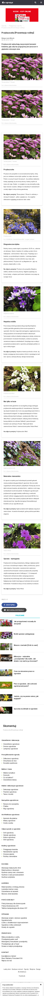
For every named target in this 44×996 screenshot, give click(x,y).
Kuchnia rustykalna (8, 877)
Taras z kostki (8, 794)
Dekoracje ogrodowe (10, 790)
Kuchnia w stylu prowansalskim (13, 875)
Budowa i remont (17, 969)
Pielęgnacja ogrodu (15, 26)
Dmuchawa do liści (10, 761)
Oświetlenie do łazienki (10, 891)
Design (38, 969)
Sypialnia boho (7, 920)
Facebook (22, 976)
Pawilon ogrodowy (10, 792)
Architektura (22, 972)
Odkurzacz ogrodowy (11, 759)
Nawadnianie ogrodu (10, 852)
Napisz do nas (7, 961)
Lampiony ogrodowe (10, 749)
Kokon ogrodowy (9, 837)
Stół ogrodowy (8, 840)
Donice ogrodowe (9, 746)
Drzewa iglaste (8, 854)
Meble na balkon (9, 773)
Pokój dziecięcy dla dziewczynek (13, 904)
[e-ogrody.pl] (7, 2)
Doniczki (6, 775)
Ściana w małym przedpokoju (12, 946)
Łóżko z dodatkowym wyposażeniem (15, 923)
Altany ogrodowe (9, 821)
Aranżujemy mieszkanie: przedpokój (14, 942)
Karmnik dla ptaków (10, 818)
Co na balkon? (8, 778)
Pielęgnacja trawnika (10, 849)
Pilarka (5, 806)
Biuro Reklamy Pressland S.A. (12, 958)
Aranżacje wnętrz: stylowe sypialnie (14, 918)
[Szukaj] (35, 2)
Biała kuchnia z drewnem (10, 870)
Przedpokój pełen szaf (10, 939)
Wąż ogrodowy (8, 809)
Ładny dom (7, 969)
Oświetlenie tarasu (10, 780)
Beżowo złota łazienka (10, 894)
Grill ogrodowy (8, 833)
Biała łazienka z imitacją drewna (13, 887)
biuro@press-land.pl (9, 956)
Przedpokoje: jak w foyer (10, 944)
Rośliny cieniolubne (10, 856)
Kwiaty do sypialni (8, 927)
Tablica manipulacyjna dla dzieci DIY (14, 908)
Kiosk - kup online (22, 12)
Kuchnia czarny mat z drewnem (13, 872)
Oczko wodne (8, 823)
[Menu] (41, 2)
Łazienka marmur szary (10, 889)
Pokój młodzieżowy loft (10, 906)
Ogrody (4, 26)
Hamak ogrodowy (9, 835)
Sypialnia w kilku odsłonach (11, 925)
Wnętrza (32, 969)
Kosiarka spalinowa (10, 763)
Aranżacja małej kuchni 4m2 (11, 868)
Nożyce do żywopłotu (11, 804)
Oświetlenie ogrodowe (11, 744)
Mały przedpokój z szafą (10, 937)
